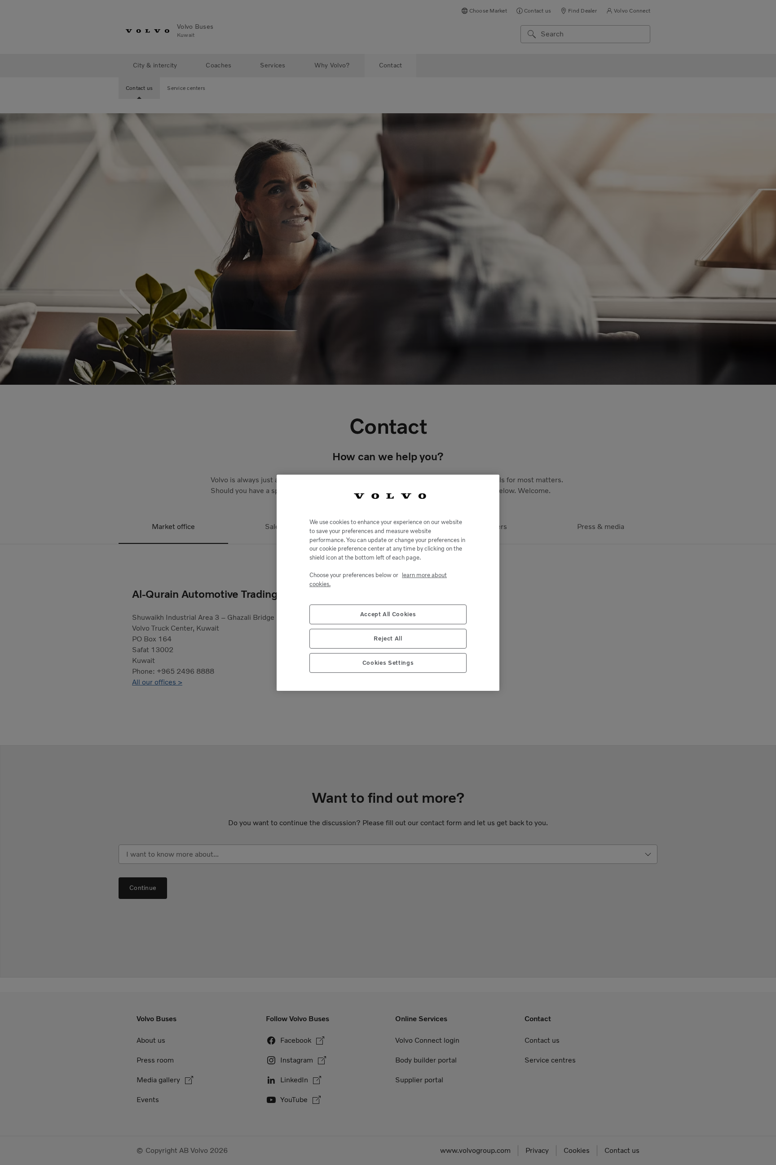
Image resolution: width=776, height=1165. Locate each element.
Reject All (388, 638)
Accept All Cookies (388, 613)
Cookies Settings (388, 662)
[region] (388, 582)
